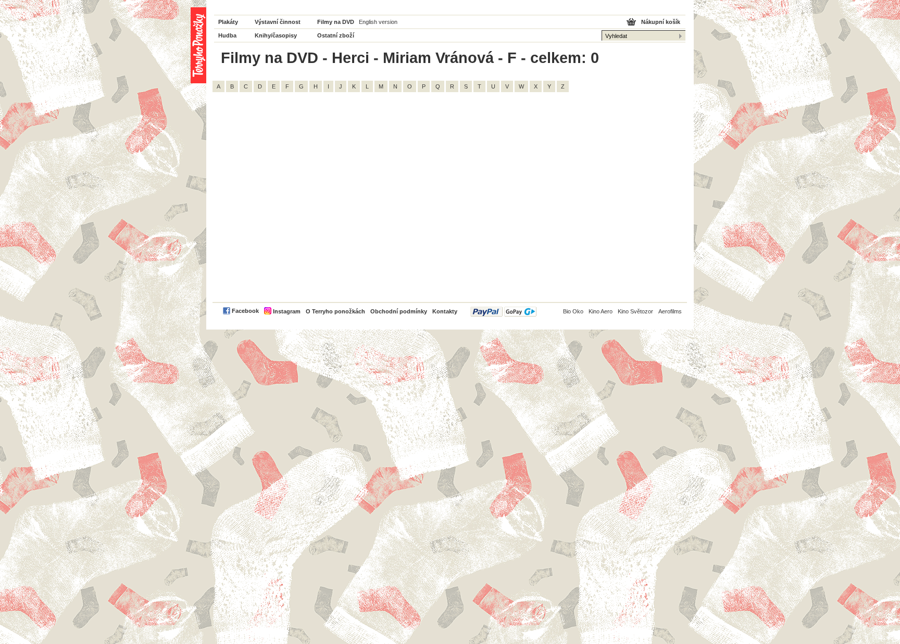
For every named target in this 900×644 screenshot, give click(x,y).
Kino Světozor (635, 311)
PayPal (503, 312)
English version (378, 22)
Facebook (245, 311)
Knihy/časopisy (276, 35)
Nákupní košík (660, 22)
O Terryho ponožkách (335, 311)
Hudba (227, 35)
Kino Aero (600, 311)
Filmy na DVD (335, 22)
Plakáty (228, 22)
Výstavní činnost (278, 22)
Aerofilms (670, 311)
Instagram (287, 311)
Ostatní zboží (335, 35)
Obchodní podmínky (398, 311)
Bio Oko (573, 311)
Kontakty (444, 311)
